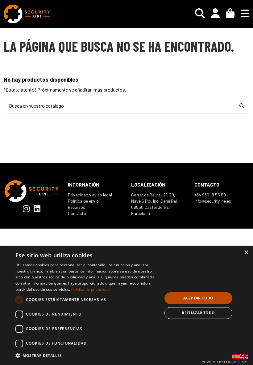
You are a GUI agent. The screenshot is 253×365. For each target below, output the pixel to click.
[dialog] (126, 305)
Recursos (76, 207)
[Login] (215, 13)
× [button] (246, 252)
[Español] (236, 356)
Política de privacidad (90, 289)
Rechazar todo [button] (198, 313)
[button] (86, 355)
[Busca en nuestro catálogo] (241, 106)
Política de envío (83, 201)
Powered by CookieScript (225, 361)
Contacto (77, 213)
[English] (244, 356)
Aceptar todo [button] (198, 298)
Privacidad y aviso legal (90, 194)
